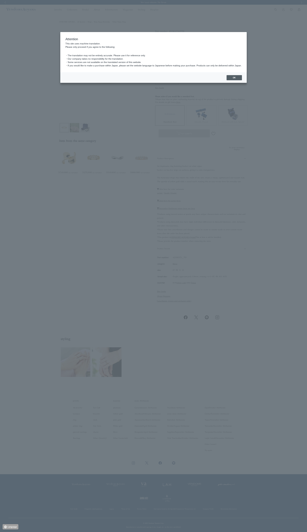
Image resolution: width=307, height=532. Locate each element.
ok (234, 78)
